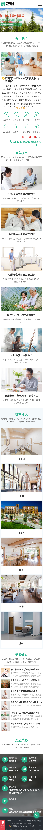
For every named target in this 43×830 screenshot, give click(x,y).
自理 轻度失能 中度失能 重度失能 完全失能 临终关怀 (24, 791)
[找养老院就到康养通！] (7, 4)
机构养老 (13, 761)
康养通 (20, 820)
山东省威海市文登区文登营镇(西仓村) (25, 812)
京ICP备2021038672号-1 (21, 823)
